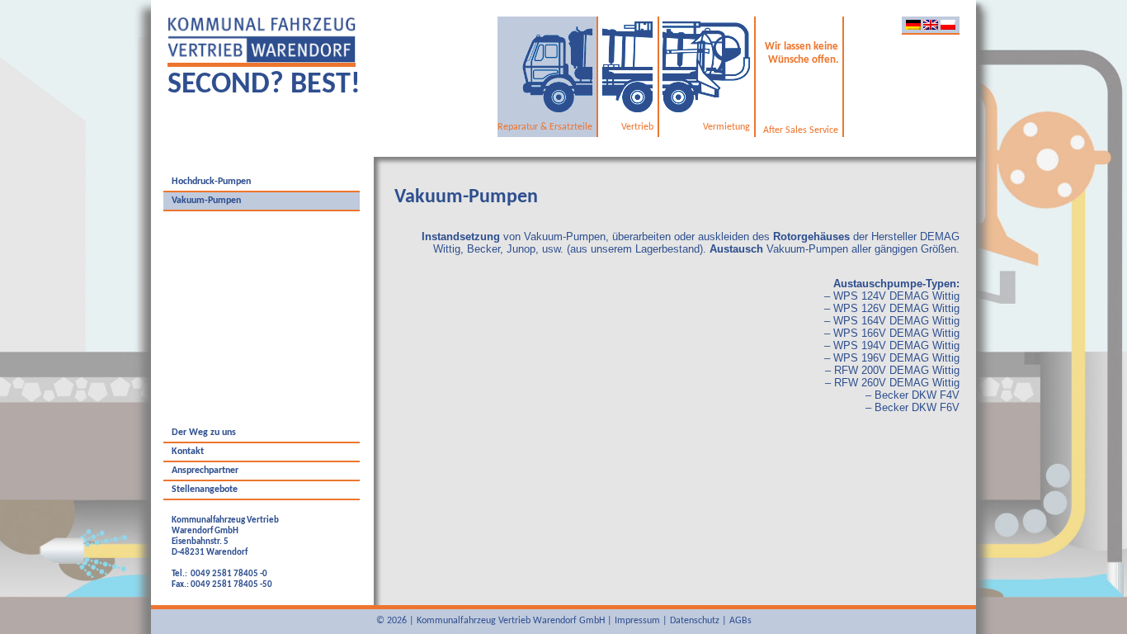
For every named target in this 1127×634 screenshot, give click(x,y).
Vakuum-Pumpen (206, 201)
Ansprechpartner (205, 471)
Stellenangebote (205, 489)
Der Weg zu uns (204, 433)
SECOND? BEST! (264, 85)
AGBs (740, 621)
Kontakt (188, 452)
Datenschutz (694, 621)
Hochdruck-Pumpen (211, 182)
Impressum (637, 621)
